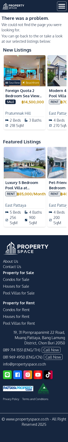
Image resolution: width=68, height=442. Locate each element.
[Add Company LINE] (7, 374)
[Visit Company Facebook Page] (17, 374)
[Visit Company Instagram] (27, 374)
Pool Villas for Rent (19, 323)
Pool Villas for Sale (19, 293)
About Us (10, 261)
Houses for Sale (16, 286)
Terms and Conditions (35, 399)
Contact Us (12, 266)
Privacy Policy (11, 399)
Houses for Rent (16, 316)
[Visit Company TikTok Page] (48, 374)
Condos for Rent (16, 309)
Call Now (51, 349)
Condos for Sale (16, 279)
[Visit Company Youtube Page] (38, 374)
